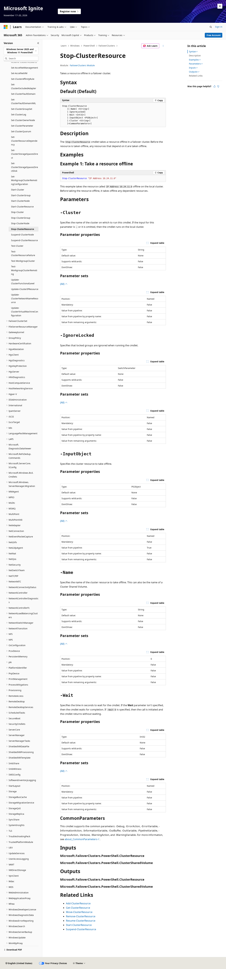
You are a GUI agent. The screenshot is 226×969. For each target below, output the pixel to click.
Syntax (192, 51)
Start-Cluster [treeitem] (17, 189)
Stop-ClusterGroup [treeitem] (20, 217)
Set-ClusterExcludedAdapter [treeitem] (23, 86)
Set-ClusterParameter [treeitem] (22, 125)
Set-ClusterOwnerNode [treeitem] (23, 120)
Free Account (214, 35)
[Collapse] (38, 43)
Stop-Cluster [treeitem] (17, 212)
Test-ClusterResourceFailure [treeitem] (23, 253)
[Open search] (211, 27)
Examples (194, 59)
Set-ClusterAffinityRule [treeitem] (22, 78)
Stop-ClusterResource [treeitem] (22, 229)
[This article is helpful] (214, 86)
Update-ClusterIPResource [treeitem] (24, 289)
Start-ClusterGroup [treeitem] (21, 195)
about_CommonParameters (81, 839)
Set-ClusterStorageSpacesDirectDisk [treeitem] (24, 167)
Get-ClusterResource (78, 907)
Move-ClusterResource (79, 912)
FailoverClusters (107, 45)
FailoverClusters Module (82, 65)
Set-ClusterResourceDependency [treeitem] (24, 141)
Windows (75, 45)
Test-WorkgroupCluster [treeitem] (23, 260)
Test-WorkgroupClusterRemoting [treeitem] (24, 270)
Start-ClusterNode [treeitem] (20, 200)
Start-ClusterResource (79, 925)
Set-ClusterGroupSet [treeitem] (21, 108)
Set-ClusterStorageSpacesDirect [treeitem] (24, 154)
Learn (64, 45)
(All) (62, 284)
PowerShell (89, 45)
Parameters (195, 63)
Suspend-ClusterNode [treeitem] (22, 234)
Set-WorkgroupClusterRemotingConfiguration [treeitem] (24, 180)
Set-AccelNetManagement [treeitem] (24, 67)
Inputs (192, 67)
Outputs (193, 71)
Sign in (218, 26)
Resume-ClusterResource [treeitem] (24, 62)
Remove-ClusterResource (80, 916)
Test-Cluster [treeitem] (17, 245)
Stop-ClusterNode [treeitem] (20, 223)
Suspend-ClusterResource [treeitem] (24, 240)
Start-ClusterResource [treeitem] (22, 206)
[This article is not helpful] (218, 86)
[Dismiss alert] (219, 6)
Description (195, 55)
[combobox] (21, 51)
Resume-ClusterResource (80, 920)
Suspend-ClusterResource (81, 929)
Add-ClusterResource (78, 903)
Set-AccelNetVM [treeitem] (19, 73)
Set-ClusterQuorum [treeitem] (21, 131)
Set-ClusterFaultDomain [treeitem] (23, 93)
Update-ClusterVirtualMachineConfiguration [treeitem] (24, 311)
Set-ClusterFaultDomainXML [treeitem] (23, 101)
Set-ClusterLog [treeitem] (18, 114)
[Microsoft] (6, 27)
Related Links (196, 75)
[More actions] (163, 45)
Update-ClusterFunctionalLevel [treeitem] (22, 281)
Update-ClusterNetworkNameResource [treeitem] (24, 298)
